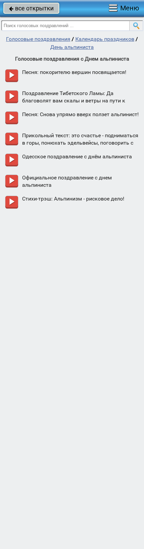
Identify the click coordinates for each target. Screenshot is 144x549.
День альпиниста (72, 47)
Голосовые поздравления (38, 39)
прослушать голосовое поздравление (11, 76)
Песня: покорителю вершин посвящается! (74, 72)
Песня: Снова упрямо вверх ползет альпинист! (80, 114)
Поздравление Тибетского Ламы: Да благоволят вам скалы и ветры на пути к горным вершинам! (73, 100)
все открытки (31, 8)
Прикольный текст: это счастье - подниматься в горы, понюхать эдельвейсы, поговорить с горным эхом (80, 142)
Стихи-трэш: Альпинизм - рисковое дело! (73, 198)
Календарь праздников (104, 39)
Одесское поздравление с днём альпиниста (77, 156)
